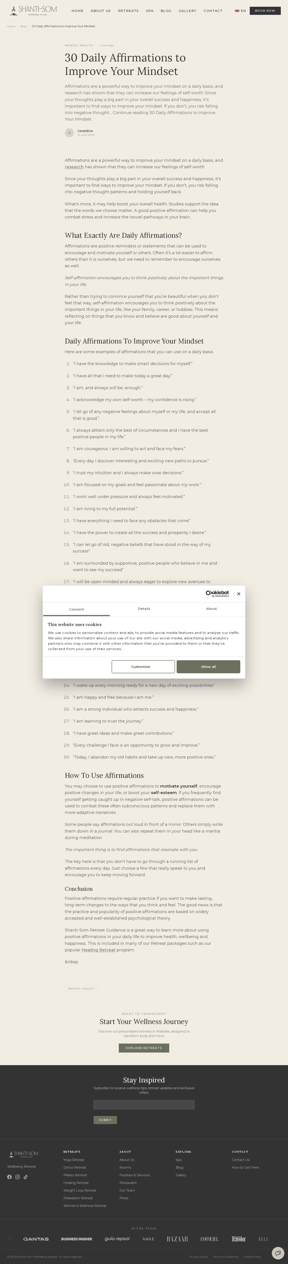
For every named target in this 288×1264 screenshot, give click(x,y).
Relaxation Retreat (78, 1198)
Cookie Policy (252, 1256)
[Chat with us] (278, 1253)
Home (78, 11)
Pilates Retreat (75, 1175)
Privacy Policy (198, 1256)
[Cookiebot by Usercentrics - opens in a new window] (209, 593)
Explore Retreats (144, 1048)
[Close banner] (238, 593)
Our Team (127, 1190)
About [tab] (211, 608)
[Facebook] (9, 1177)
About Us (101, 11)
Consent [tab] (76, 609)
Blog (166, 11)
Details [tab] (144, 608)
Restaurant (128, 1183)
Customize (140, 667)
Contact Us (240, 1160)
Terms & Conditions (225, 1256)
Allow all (208, 667)
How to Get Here (245, 1167)
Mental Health (79, 45)
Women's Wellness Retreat (84, 1206)
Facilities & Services (134, 1175)
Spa (149, 11)
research (74, 166)
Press (123, 1198)
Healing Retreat (98, 949)
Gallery (188, 11)
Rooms (125, 1167)
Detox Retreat (74, 1167)
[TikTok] (25, 1177)
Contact (213, 11)
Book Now (265, 10)
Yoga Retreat (73, 1160)
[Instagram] (17, 1177)
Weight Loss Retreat (79, 1190)
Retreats (128, 11)
